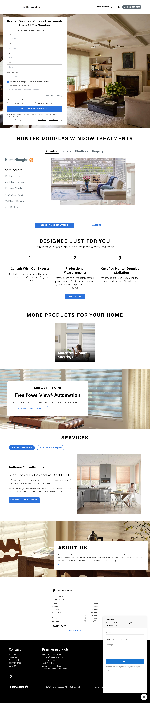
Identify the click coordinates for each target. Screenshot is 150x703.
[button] (11, 7)
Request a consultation (24, 500)
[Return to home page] (49, 7)
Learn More (96, 225)
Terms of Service (53, 120)
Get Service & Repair (45, 103)
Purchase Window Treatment (20, 103)
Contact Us (75, 296)
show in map (75, 631)
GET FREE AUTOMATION (30, 409)
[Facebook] (11, 676)
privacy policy (15, 116)
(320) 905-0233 (59, 625)
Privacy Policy (42, 120)
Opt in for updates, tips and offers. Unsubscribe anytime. (30, 82)
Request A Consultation (54, 225)
